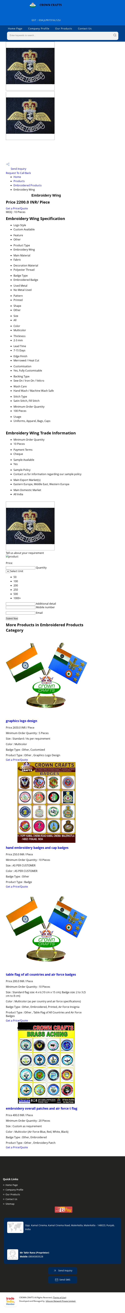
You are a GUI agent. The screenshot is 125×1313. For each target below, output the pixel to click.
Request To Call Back (18, 173)
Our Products (63, 28)
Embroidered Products (28, 185)
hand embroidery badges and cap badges (37, 848)
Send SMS (64, 1279)
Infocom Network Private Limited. (61, 1301)
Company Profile (38, 28)
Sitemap (10, 1203)
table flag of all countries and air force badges (41, 974)
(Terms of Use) (59, 1297)
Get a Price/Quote (17, 208)
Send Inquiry (18, 169)
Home (17, 177)
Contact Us (85, 28)
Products (19, 181)
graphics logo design (21, 721)
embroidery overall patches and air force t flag (41, 1108)
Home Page (15, 28)
